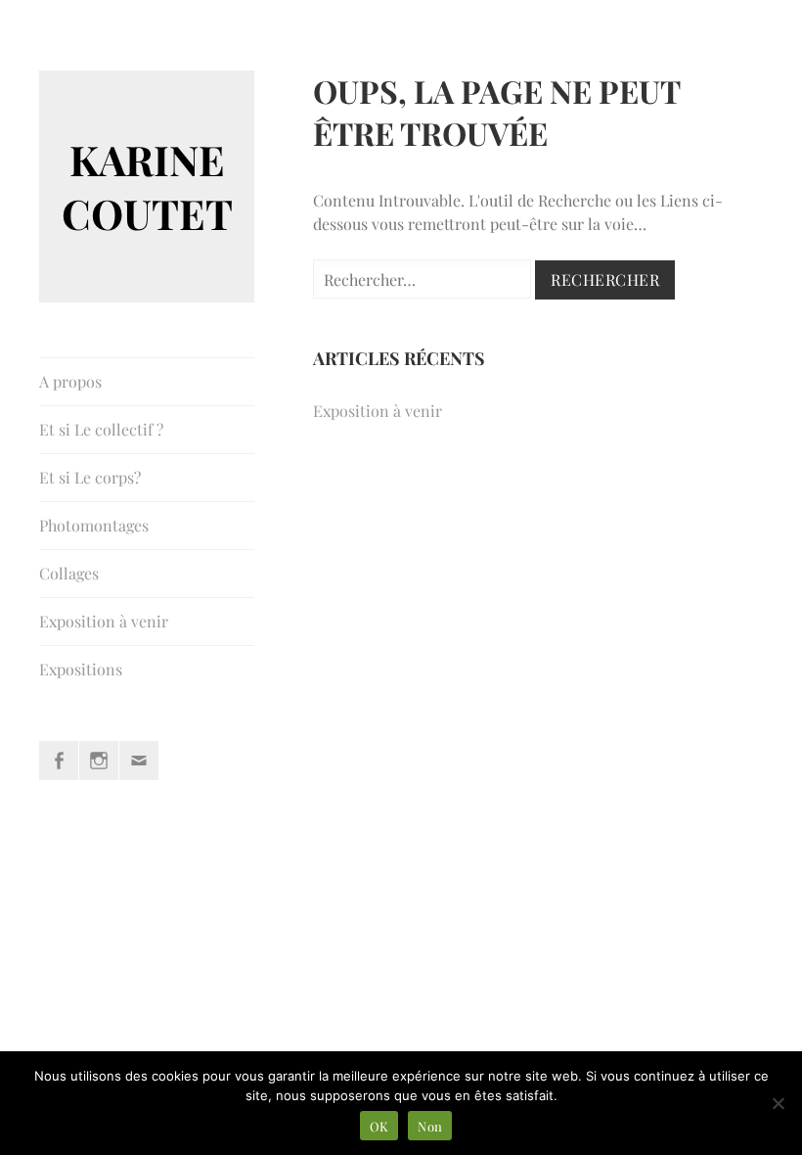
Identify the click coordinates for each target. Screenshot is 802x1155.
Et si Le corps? (90, 477)
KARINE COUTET (147, 186)
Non (430, 1126)
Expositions (80, 669)
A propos (70, 381)
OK (379, 1126)
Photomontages (94, 525)
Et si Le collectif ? (101, 429)
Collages (69, 573)
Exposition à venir (103, 621)
